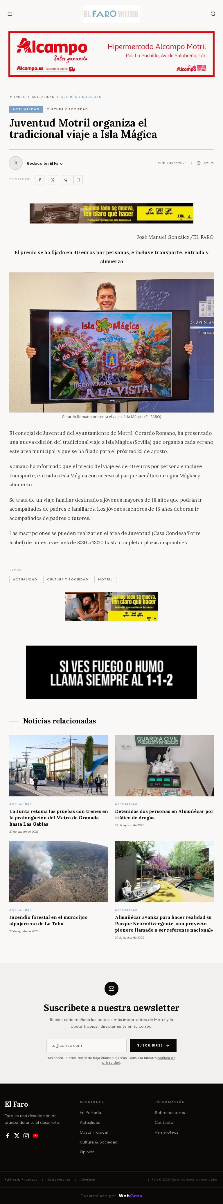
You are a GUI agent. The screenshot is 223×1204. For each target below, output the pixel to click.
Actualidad (90, 1122)
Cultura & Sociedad (99, 1142)
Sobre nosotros (170, 1112)
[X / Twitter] (17, 1136)
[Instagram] (26, 1136)
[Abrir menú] (10, 14)
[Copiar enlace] (78, 179)
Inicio (20, 97)
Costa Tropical (94, 1132)
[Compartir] (65, 179)
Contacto (164, 1122)
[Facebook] (39, 179)
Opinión (87, 1151)
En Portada (90, 1112)
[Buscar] (213, 14)
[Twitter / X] (52, 179)
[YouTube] (35, 1136)
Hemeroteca (167, 1132)
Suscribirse (150, 1045)
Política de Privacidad (21, 1179)
